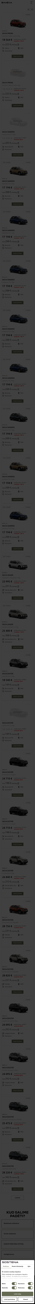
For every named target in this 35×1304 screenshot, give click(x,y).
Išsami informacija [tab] (17, 1266)
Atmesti (25, 1299)
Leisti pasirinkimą (9, 1299)
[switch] (30, 1283)
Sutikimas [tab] (6, 1266)
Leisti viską (17, 1294)
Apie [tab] (29, 1266)
